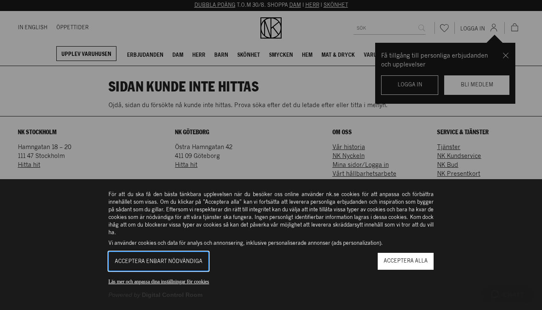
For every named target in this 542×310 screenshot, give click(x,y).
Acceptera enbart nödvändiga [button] (158, 261)
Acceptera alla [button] (406, 261)
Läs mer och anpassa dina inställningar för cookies (158, 282)
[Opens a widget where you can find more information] (507, 295)
